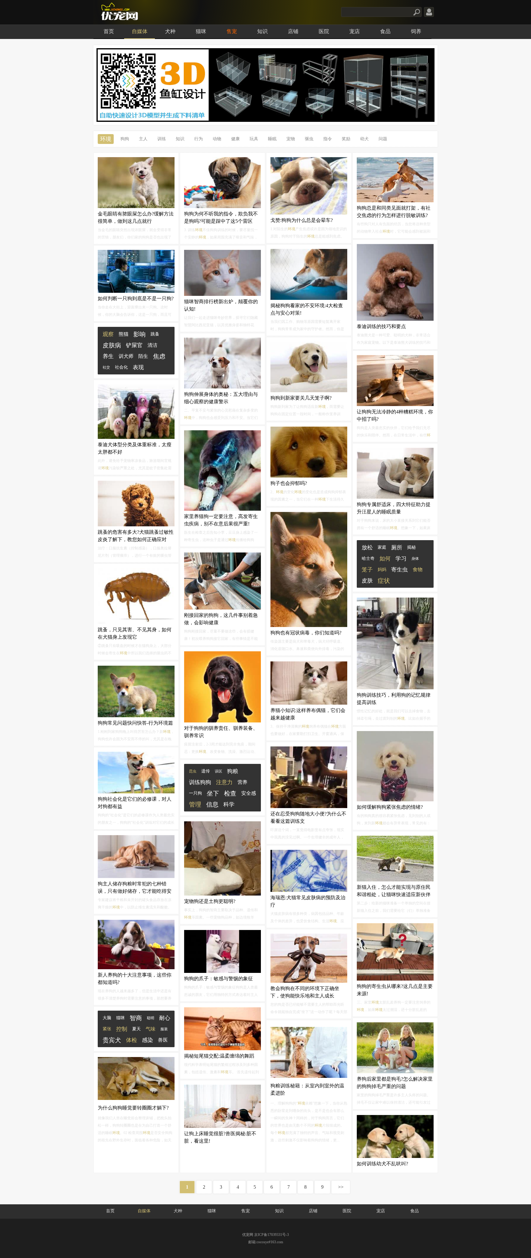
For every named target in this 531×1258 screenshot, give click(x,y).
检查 (230, 793)
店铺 (293, 31)
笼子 (367, 570)
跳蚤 (155, 334)
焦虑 (159, 356)
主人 (143, 139)
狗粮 (232, 771)
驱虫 (309, 139)
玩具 (254, 139)
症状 (384, 580)
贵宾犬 (112, 1040)
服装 (164, 1029)
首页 (109, 31)
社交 (106, 367)
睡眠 (272, 139)
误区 (218, 771)
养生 (108, 356)
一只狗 (195, 793)
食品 (385, 31)
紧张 (107, 1029)
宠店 (354, 31)
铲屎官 (134, 345)
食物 (418, 569)
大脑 (107, 1018)
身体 (415, 558)
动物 (217, 139)
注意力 (224, 782)
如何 (385, 558)
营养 (242, 782)
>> (341, 1187)
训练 (161, 139)
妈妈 (382, 569)
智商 (136, 1018)
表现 (138, 367)
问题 (383, 139)
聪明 (150, 1018)
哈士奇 (368, 558)
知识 (262, 31)
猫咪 (201, 31)
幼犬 (364, 139)
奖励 (346, 139)
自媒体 (140, 31)
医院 (324, 31)
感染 (147, 1040)
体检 (131, 1040)
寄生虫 (399, 570)
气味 (150, 1029)
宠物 (290, 139)
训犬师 (126, 356)
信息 (212, 804)
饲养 (416, 31)
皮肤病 (112, 345)
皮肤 (367, 581)
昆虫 (192, 771)
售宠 (231, 31)
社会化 (121, 367)
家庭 (382, 547)
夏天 (136, 1029)
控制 (121, 1029)
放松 (367, 547)
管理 (195, 804)
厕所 (396, 547)
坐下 (213, 793)
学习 (401, 558)
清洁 (152, 345)
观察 (108, 334)
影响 (139, 334)
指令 (327, 139)
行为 (198, 139)
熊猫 (123, 334)
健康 (235, 139)
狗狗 (124, 139)
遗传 (205, 771)
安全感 (248, 793)
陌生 (143, 356)
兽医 (163, 1040)
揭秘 (411, 547)
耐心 (164, 1018)
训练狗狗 (200, 782)
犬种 (170, 31)
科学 (228, 804)
